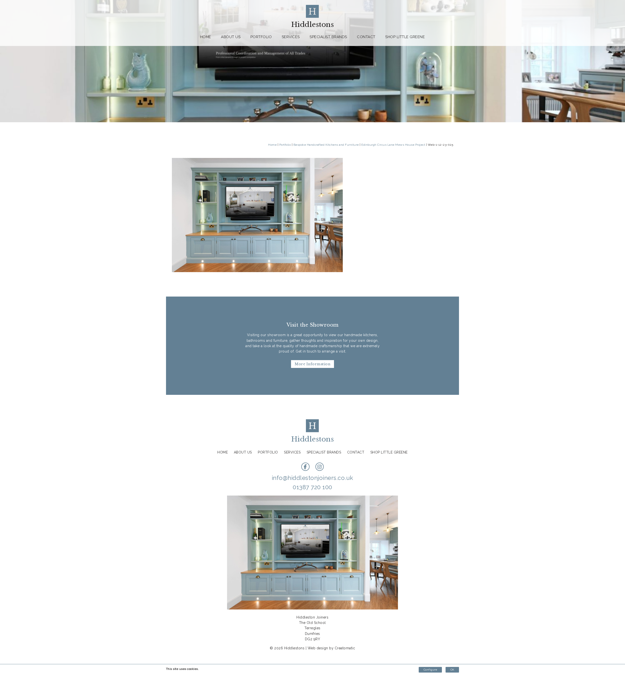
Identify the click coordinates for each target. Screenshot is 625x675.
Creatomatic (345, 648)
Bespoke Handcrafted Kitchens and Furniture (326, 144)
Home (205, 37)
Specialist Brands (328, 37)
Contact (366, 37)
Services (291, 37)
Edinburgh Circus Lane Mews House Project (393, 144)
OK (452, 669)
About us (230, 37)
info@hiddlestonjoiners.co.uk (312, 477)
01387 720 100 (312, 487)
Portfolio (261, 37)
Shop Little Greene (405, 37)
